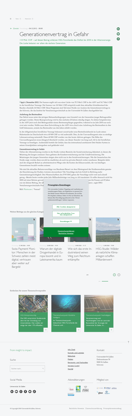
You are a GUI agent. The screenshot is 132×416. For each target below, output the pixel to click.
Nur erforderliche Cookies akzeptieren (66, 214)
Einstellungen (65, 221)
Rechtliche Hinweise (66, 233)
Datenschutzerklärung (66, 231)
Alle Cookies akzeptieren (66, 207)
